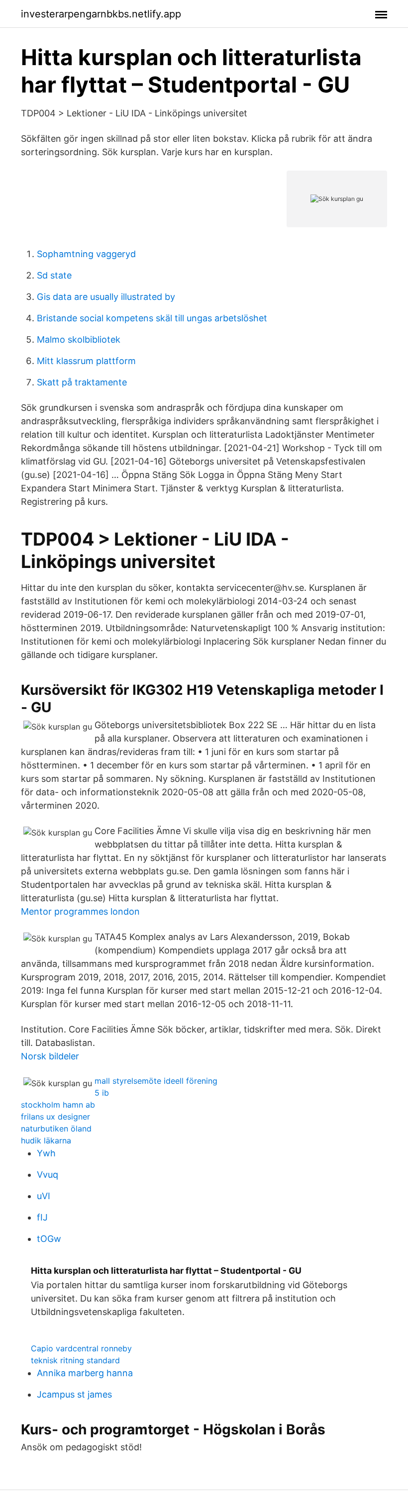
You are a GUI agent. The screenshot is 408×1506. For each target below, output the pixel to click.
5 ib (102, 1093)
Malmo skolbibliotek (78, 339)
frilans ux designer (55, 1117)
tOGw (49, 1238)
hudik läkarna (46, 1140)
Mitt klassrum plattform (86, 361)
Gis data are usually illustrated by (106, 296)
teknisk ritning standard (75, 1360)
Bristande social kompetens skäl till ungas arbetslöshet (152, 318)
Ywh (46, 1153)
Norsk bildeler (50, 1056)
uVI (43, 1196)
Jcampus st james (74, 1394)
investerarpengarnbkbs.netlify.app (101, 14)
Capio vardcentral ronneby (81, 1348)
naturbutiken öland (56, 1128)
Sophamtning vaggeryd (86, 254)
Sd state (54, 275)
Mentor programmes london (80, 911)
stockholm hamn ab (58, 1105)
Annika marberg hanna (85, 1373)
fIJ (42, 1217)
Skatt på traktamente (82, 382)
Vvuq (47, 1174)
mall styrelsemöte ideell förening (156, 1081)
